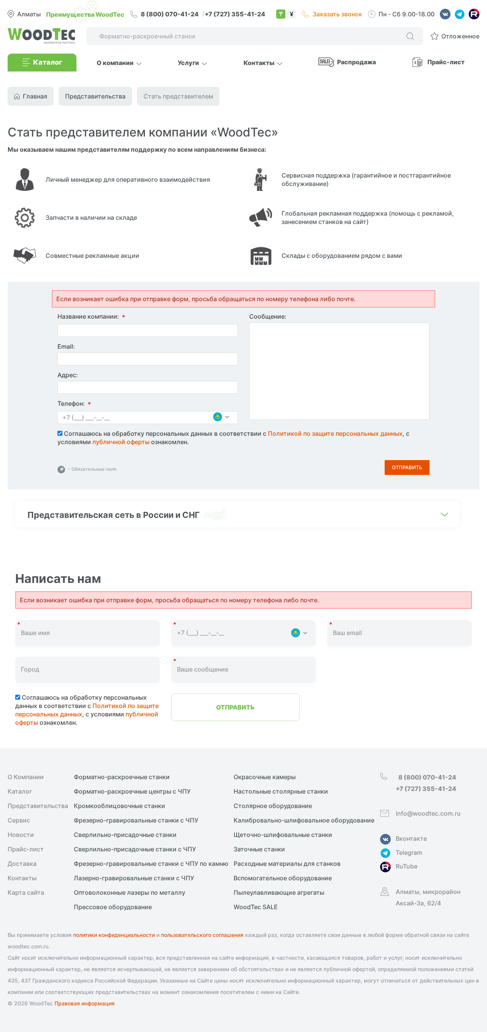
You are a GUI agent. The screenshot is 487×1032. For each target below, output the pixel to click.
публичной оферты (121, 442)
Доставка (22, 863)
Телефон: (74, 404)
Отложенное (460, 36)
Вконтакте (411, 838)
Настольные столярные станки (281, 791)
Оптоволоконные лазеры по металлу (129, 892)
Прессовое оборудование (113, 907)
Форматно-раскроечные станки (122, 777)
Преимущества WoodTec (85, 14)
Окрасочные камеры (265, 777)
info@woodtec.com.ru (428, 813)
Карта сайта (26, 892)
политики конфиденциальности (114, 934)
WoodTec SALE (256, 907)
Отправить (407, 467)
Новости (21, 834)
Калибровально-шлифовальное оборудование (304, 820)
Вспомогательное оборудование (283, 878)
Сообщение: (267, 316)
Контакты (22, 878)
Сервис (19, 820)
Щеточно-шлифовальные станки (283, 834)
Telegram (409, 852)
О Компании (26, 777)
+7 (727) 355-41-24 (235, 13)
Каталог (20, 791)
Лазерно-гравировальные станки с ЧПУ (134, 878)
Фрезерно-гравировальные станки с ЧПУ (136, 820)
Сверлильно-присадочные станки (125, 834)
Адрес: (67, 375)
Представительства (38, 806)
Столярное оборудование (273, 806)
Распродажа (356, 61)
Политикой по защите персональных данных (335, 433)
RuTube (406, 866)
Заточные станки (259, 849)
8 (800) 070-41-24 (170, 13)
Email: (66, 346)
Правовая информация (84, 1003)
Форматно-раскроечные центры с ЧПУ (132, 791)
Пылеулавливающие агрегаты (279, 892)
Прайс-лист (446, 61)
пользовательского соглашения (202, 934)
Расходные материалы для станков (287, 863)
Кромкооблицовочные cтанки (119, 806)
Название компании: (91, 317)
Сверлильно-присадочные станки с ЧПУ (135, 849)
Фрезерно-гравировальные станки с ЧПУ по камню (151, 863)
